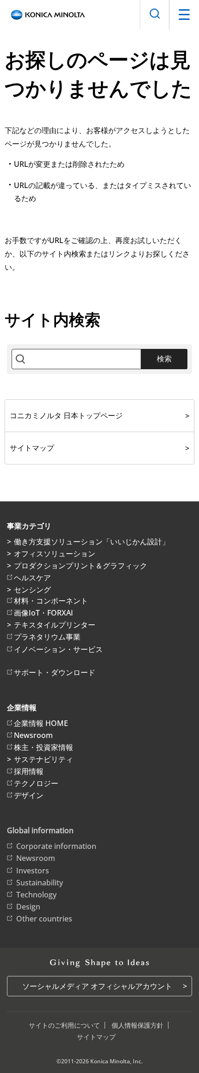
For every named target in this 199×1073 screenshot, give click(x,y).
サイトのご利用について (64, 1025)
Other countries (44, 919)
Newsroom (33, 735)
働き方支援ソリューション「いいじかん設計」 (91, 541)
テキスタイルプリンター (54, 625)
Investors (32, 871)
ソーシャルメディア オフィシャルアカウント (97, 986)
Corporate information (56, 846)
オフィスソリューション (54, 554)
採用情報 (29, 771)
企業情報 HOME (41, 723)
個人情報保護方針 (137, 1025)
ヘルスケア (32, 578)
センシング (32, 590)
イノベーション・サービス (58, 649)
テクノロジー (36, 783)
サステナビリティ (43, 759)
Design (28, 907)
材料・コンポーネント (51, 601)
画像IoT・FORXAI (43, 613)
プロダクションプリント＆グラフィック (80, 566)
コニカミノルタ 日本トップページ (66, 415)
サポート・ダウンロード (54, 672)
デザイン (29, 795)
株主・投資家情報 (43, 747)
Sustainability (39, 883)
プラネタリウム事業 (47, 637)
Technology (36, 895)
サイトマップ (32, 448)
